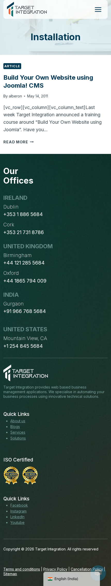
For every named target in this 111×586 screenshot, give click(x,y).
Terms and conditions (21, 569)
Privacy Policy (55, 569)
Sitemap (10, 574)
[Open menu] (98, 9)
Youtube (17, 522)
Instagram (18, 511)
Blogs (15, 426)
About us (17, 421)
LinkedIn (17, 517)
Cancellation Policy (87, 569)
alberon (15, 96)
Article (12, 66)
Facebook (19, 505)
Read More (18, 142)
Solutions (18, 438)
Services (17, 432)
